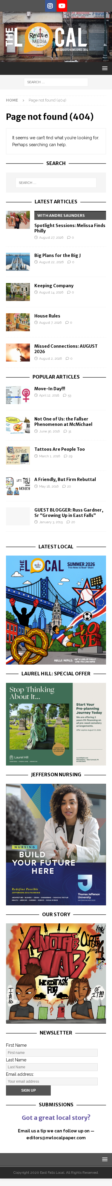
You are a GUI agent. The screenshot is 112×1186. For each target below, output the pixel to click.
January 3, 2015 (51, 522)
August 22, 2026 (51, 262)
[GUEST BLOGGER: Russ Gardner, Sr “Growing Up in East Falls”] (18, 516)
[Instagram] (50, 6)
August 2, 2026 (50, 359)
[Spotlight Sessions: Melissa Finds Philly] (18, 220)
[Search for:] (56, 81)
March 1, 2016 (49, 456)
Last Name (16, 1060)
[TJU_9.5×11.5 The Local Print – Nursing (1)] (56, 901)
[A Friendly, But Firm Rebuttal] (18, 486)
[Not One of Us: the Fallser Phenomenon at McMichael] (18, 425)
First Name (16, 1045)
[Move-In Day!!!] (18, 395)
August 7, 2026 (50, 323)
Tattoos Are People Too (59, 449)
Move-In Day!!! (49, 388)
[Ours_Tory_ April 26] (56, 1020)
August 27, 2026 (51, 238)
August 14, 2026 (51, 292)
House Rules (47, 316)
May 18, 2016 (49, 486)
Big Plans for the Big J (57, 255)
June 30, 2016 (49, 431)
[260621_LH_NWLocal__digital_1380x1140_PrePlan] (56, 762)
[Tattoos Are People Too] (18, 456)
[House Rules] (18, 322)
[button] (104, 68)
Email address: (20, 1074)
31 (69, 431)
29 (70, 456)
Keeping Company (53, 285)
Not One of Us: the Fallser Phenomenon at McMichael (63, 421)
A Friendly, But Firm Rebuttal (65, 479)
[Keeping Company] (18, 292)
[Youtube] (62, 6)
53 (69, 395)
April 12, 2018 (49, 395)
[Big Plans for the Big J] (18, 262)
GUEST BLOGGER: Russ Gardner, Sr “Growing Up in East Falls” (68, 512)
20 (69, 486)
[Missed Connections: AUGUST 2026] (18, 352)
